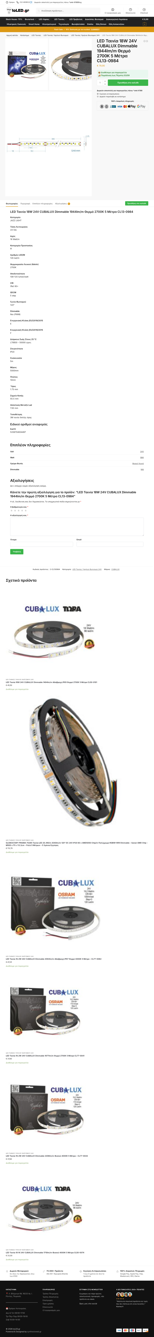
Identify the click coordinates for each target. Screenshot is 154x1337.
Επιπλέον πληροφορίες (43, 203)
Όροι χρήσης (48, 1303)
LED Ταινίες (36, 35)
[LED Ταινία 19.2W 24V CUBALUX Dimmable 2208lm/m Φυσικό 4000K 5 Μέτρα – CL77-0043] (47, 1110)
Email (79, 539)
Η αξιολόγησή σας (19, 515)
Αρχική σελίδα (12, 35)
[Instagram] (86, 1308)
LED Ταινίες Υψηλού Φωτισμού (56, 35)
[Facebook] (80, 1308)
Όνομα (13, 539)
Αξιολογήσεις (62, 203)
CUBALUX (115, 569)
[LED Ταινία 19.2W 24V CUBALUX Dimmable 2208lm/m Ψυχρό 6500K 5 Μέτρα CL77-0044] (147, 41)
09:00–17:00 (20, 1313)
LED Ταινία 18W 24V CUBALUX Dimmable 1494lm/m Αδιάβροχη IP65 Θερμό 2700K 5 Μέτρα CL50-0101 (51, 682)
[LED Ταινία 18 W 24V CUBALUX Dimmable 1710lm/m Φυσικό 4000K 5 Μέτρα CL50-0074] (45, 1208)
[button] (145, 22)
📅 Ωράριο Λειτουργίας (16, 1308)
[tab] (12, 203)
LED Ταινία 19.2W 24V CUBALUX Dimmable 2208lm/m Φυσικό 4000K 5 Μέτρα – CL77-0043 (47, 1156)
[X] (94, 1308)
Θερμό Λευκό (138, 463)
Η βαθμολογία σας (19, 507)
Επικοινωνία (130, 13)
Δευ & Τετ (10, 1313)
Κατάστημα (24, 35)
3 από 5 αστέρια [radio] (18, 510)
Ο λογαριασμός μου (113, 13)
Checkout (144, 13)
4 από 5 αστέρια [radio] (22, 510)
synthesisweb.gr (34, 1331)
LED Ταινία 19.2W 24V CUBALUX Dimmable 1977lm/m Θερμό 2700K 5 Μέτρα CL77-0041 (45, 1056)
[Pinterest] (103, 1308)
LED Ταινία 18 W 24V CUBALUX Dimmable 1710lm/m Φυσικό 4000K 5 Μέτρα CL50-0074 (45, 1252)
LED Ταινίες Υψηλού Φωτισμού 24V (85, 35)
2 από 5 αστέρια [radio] (15, 510)
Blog (80, 2)
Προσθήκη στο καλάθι (128, 82)
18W (142, 457)
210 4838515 (25, 2)
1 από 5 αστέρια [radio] (11, 510)
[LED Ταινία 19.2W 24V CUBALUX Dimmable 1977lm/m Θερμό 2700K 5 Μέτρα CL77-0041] (45, 1011)
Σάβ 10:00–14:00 (13, 1319)
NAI (142, 469)
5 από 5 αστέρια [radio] (25, 510)
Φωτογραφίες (12, 203)
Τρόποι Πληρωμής (50, 1293)
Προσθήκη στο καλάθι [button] (51, 693)
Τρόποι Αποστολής (51, 1297)
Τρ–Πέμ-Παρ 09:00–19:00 (17, 1316)
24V (142, 451)
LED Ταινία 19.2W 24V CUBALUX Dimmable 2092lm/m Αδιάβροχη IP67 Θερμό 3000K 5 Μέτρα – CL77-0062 (53, 959)
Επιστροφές (48, 1300)
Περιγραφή (25, 203)
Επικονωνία (48, 1307)
